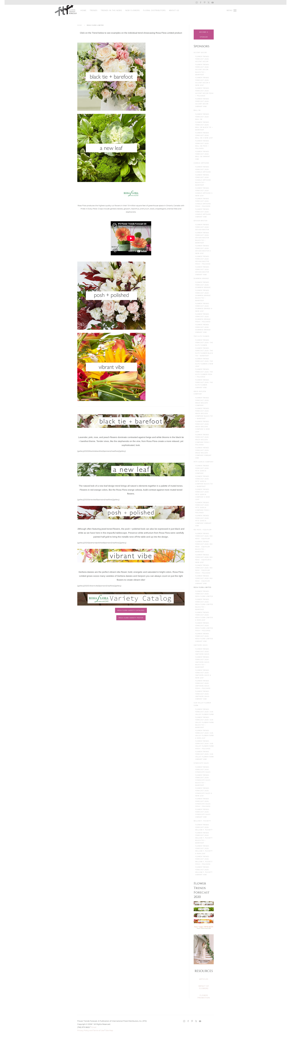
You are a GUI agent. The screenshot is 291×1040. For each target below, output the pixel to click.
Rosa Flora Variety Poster (131, 618)
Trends (93, 10)
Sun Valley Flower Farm (202, 704)
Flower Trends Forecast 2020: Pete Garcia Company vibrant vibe (203, 521)
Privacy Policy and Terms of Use (90, 1030)
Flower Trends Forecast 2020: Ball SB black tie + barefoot (204, 126)
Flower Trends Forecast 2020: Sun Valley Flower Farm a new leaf (204, 734)
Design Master (200, 221)
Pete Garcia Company (203, 462)
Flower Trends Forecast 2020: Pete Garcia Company (202, 469)
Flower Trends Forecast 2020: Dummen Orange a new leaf (203, 307)
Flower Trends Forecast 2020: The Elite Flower (204, 342)
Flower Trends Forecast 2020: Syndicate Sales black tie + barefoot (203, 780)
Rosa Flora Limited (202, 587)
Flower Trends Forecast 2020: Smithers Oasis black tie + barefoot (202, 662)
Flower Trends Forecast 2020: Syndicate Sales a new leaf (203, 792)
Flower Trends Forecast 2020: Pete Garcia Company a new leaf (202, 494)
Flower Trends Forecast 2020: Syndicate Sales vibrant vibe (203, 813)
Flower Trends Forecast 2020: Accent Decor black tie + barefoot (202, 70)
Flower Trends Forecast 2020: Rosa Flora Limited (204, 593)
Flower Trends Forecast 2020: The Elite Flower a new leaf (204, 362)
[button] (231, 10)
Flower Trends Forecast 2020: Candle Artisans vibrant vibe (203, 213)
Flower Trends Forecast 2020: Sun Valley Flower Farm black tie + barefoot (204, 722)
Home (83, 10)
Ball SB (197, 110)
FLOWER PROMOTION (204, 996)
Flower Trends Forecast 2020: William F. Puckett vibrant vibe (204, 871)
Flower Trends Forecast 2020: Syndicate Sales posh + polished (203, 802)
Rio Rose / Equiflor (202, 530)
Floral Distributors (154, 10)
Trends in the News (111, 10)
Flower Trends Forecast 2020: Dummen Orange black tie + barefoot (203, 295)
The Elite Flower (201, 336)
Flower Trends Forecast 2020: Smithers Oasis (202, 651)
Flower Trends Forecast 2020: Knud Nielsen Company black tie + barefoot (204, 413)
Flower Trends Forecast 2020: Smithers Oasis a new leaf (203, 674)
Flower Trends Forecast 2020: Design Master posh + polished (202, 260)
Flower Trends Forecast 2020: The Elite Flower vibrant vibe (204, 383)
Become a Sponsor (203, 34)
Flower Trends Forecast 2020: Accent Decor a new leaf (202, 81)
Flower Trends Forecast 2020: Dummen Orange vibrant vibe (203, 328)
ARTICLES (203, 979)
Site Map (109, 1030)
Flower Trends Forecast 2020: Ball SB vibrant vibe (202, 155)
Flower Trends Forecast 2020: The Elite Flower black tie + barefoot (204, 352)
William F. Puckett (202, 821)
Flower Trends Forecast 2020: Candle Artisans (203, 169)
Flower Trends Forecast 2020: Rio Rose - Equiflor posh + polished (204, 569)
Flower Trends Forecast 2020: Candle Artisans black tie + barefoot (203, 180)
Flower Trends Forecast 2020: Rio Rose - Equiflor (204, 536)
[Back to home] (66, 10)
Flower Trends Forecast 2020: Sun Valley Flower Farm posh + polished (204, 745)
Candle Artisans (201, 163)
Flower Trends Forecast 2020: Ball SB (202, 116)
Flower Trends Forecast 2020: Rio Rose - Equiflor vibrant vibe (204, 579)
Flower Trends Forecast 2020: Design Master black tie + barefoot (202, 238)
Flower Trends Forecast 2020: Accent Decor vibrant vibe (202, 102)
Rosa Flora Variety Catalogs (130, 610)
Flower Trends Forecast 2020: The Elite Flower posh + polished (204, 373)
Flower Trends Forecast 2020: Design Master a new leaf (203, 249)
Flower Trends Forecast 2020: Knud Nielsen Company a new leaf (202, 426)
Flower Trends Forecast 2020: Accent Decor (202, 59)
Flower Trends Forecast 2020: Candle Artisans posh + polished (203, 202)
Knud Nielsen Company (200, 392)
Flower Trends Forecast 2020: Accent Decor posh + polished (204, 92)
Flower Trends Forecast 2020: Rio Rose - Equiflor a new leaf (204, 558)
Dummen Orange (201, 278)
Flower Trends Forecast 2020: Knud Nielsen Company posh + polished (202, 440)
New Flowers (132, 10)
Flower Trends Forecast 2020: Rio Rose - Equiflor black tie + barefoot (204, 547)
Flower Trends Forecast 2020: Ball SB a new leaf (204, 135)
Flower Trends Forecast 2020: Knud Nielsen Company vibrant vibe (203, 453)
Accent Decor (200, 52)
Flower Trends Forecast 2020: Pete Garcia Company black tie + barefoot (204, 481)
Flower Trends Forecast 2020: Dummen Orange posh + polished (203, 318)
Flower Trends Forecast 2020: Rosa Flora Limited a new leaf (204, 616)
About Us (174, 10)
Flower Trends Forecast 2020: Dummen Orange (203, 284)
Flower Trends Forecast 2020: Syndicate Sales (203, 769)
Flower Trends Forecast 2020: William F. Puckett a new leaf (204, 850)
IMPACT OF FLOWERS (203, 987)
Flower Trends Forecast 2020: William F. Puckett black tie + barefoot (204, 838)
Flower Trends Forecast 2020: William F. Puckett (204, 827)
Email (93, 1027)
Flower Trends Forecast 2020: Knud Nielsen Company (202, 401)
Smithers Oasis (201, 645)
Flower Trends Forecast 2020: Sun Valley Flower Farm (204, 711)
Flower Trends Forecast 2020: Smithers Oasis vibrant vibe (202, 695)
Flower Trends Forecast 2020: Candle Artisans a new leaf (204, 192)
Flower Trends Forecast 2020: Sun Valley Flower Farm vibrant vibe (204, 755)
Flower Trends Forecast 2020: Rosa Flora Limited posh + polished (204, 627)
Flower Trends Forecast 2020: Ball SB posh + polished (202, 144)
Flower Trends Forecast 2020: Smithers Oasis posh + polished (202, 684)
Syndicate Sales (201, 763)
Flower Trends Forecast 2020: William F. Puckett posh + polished (204, 860)
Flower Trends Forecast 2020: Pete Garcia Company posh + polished (202, 508)
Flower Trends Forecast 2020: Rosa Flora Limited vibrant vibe (204, 637)
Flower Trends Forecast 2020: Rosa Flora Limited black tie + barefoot (204, 604)
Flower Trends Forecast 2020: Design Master (202, 227)
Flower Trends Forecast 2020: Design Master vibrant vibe (202, 271)
